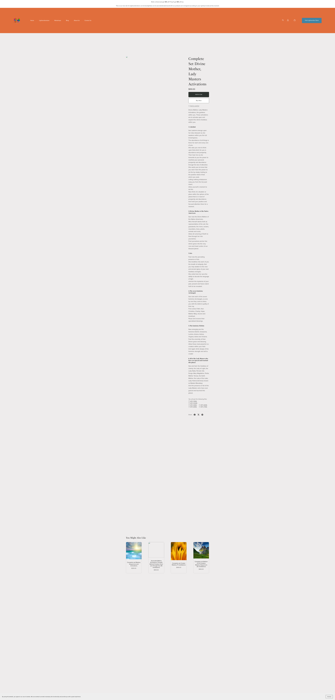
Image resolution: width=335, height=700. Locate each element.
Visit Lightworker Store (312, 20)
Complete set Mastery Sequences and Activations (133, 564)
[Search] (283, 20)
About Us (77, 20)
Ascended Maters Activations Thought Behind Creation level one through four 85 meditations (156, 564)
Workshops (57, 20)
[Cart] (295, 20)
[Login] (288, 20)
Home (32, 20)
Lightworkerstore (44, 20)
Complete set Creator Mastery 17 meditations (179, 564)
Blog (67, 20)
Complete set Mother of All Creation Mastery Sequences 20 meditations (201, 564)
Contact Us (88, 20)
